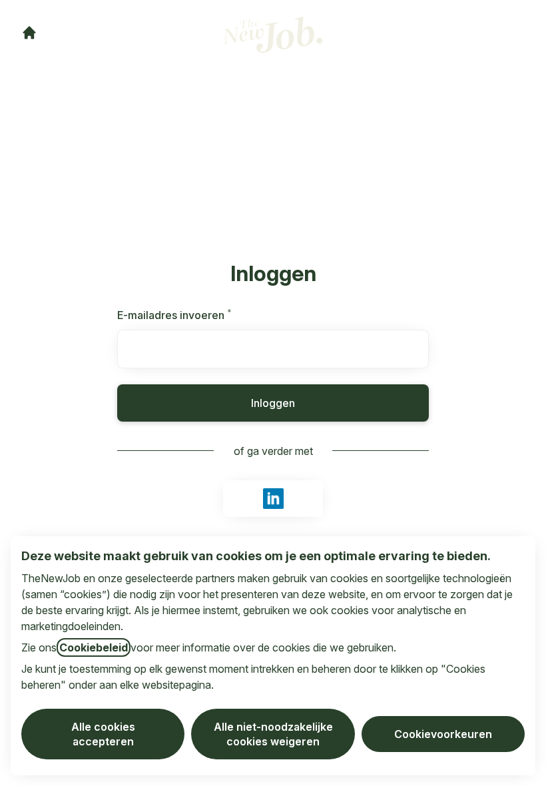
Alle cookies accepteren (103, 734)
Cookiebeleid (93, 647)
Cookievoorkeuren (443, 734)
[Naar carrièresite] (29, 33)
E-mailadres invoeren (191, 315)
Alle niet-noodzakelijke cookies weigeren (273, 734)
